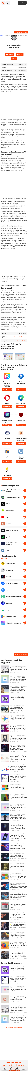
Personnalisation (21, 341)
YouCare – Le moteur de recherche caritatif (7, 384)
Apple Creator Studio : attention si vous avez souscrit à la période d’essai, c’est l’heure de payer (18, 856)
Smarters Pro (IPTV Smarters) (11, 543)
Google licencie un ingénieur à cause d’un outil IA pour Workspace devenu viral (18, 768)
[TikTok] (7, 1065)
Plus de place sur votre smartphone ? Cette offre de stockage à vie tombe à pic (18, 728)
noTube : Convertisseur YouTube (13, 490)
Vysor (7, 550)
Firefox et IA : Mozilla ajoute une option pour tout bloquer (18, 944)
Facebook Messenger (12, 583)
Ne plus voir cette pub (22, 32)
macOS (20, 54)
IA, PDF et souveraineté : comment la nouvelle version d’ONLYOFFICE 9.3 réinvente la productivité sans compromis (18, 955)
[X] (9, 1065)
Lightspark (7, 438)
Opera (7, 403)
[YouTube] (4, 1065)
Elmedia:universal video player (21, 439)
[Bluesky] (21, 1065)
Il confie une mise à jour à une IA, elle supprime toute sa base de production (18, 916)
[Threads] (24, 1065)
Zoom (7, 590)
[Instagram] (12, 1065)
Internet (7, 35)
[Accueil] (3, 3)
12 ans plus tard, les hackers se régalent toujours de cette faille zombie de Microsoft (18, 876)
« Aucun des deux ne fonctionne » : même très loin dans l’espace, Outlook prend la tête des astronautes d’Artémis (18, 886)
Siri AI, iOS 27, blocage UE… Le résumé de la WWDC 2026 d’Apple (18, 797)
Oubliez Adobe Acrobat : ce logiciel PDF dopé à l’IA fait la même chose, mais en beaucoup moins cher (18, 669)
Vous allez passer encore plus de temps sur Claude (18, 998)
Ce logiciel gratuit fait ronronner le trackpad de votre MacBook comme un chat (17, 689)
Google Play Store (11, 616)
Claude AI (8, 524)
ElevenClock (9, 570)
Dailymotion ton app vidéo (13, 623)
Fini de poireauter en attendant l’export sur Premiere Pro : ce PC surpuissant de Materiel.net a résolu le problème (18, 708)
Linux (14, 58)
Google (8, 610)
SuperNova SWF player (7, 421)
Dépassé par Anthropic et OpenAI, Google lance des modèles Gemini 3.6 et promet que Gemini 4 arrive (18, 718)
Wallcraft (8, 577)
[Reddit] (16, 1065)
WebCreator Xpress (20, 457)
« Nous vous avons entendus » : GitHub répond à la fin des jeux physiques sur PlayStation (18, 738)
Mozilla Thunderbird (21, 382)
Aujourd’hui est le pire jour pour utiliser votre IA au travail (18, 906)
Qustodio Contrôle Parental (14, 596)
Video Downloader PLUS (13, 497)
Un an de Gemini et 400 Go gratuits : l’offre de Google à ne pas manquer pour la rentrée (18, 679)
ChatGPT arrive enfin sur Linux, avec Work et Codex (17, 698)
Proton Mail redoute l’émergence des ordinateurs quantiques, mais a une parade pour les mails (18, 847)
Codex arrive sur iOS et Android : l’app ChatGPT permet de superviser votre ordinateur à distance (17, 837)
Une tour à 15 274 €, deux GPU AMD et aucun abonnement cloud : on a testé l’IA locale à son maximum (17, 748)
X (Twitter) (9, 504)
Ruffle (7, 457)
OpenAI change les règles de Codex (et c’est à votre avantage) (18, 777)
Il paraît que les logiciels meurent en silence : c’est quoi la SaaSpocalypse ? (17, 935)
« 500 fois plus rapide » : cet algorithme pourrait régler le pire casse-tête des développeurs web (18, 896)
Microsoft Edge (20, 403)
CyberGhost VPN (10, 563)
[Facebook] (14, 1065)
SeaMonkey (9, 603)
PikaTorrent (7, 475)
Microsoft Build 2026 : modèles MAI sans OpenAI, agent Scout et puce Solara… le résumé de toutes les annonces (18, 817)
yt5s (7, 517)
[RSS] (19, 1065)
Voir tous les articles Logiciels (13, 1027)
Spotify (8, 537)
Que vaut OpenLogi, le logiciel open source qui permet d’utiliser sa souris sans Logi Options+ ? (17, 827)
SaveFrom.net (10, 510)
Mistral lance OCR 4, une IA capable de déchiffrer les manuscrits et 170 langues (18, 758)
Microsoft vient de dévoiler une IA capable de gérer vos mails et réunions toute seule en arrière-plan (18, 807)
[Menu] (8, 3)
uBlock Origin (21, 420)
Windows (10, 54)
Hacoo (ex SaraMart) (12, 530)
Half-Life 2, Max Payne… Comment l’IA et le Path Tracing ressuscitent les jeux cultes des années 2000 (18, 866)
